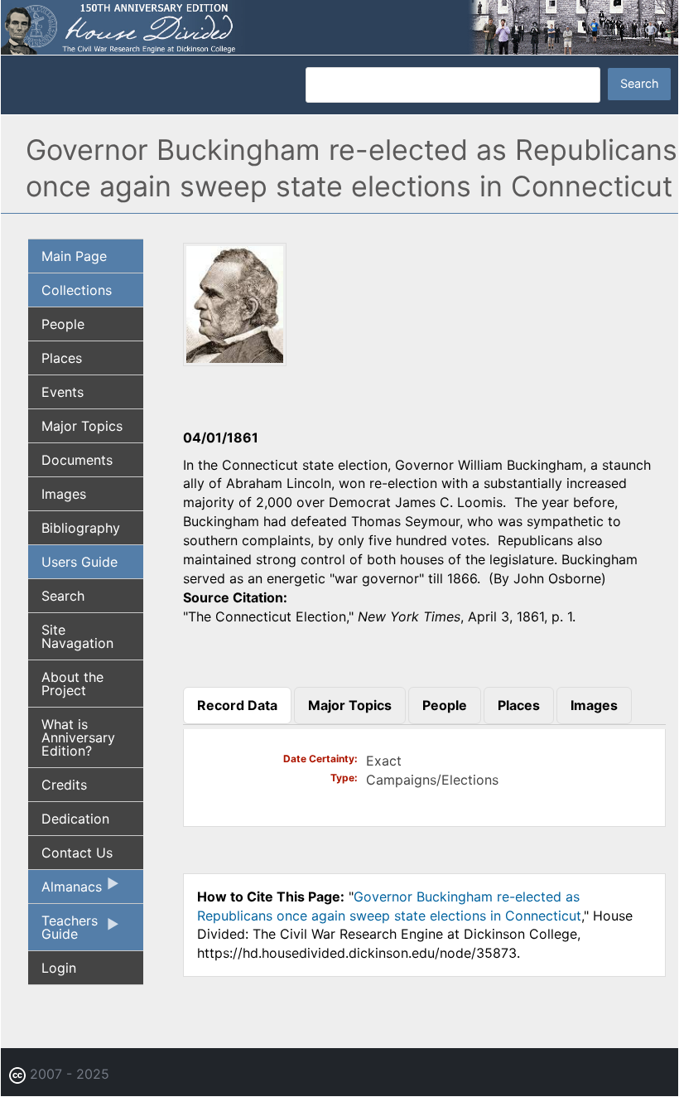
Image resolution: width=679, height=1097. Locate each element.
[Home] (339, 25)
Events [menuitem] (62, 392)
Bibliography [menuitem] (80, 528)
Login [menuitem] (58, 967)
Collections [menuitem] (76, 290)
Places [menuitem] (61, 358)
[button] (235, 360)
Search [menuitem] (62, 595)
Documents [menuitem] (77, 460)
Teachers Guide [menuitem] (63, 931)
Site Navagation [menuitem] (77, 636)
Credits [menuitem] (64, 784)
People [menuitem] (62, 324)
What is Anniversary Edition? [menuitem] (78, 737)
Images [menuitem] (63, 494)
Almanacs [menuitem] (65, 890)
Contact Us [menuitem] (77, 852)
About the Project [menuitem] (72, 683)
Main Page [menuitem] (74, 256)
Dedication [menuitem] (75, 818)
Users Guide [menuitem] (79, 561)
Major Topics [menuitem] (82, 426)
